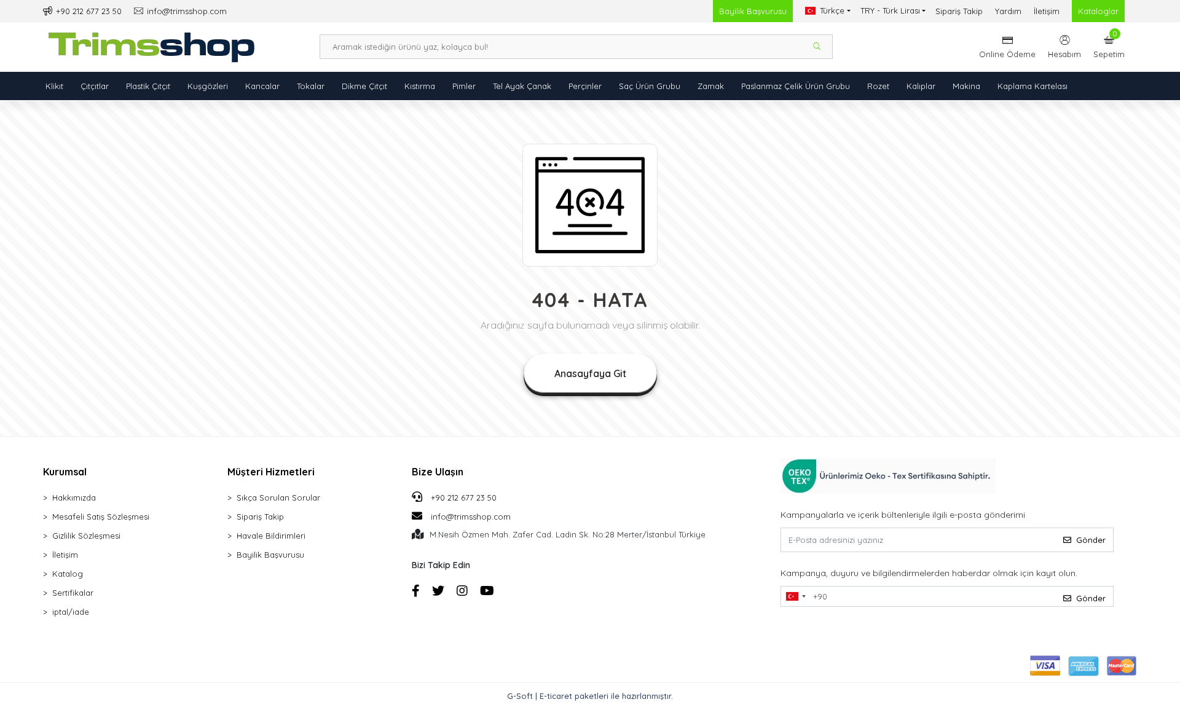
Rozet (878, 86)
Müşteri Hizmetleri (271, 472)
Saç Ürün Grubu (649, 86)
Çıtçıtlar (95, 86)
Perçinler (585, 86)
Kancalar (262, 86)
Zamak (711, 86)
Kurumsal (65, 472)
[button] (1109, 46)
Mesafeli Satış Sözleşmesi (100, 516)
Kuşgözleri (207, 86)
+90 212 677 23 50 (462, 497)
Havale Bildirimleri (271, 535)
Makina (966, 86)
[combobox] (795, 596)
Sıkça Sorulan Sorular (278, 497)
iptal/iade (70, 612)
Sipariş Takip (959, 11)
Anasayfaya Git (590, 373)
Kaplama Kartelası (1032, 86)
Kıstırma (419, 86)
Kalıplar (921, 86)
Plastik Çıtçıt (148, 86)
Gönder (1091, 540)
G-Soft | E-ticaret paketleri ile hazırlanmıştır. (590, 696)
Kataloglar (1098, 11)
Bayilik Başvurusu (753, 11)
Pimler (464, 86)
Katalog (67, 574)
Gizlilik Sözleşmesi (86, 535)
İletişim (1047, 11)
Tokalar (310, 86)
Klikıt (54, 86)
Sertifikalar (72, 593)
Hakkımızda (74, 497)
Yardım (1008, 11)
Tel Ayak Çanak (522, 86)
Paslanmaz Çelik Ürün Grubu (795, 86)
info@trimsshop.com (471, 516)
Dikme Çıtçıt (364, 86)
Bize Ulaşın (437, 472)
